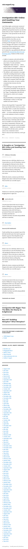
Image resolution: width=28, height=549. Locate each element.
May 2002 (6, 541)
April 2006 (6, 455)
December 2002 (7, 528)
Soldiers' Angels (7, 358)
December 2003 (7, 506)
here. (9, 41)
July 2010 (5, 429)
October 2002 (6, 532)
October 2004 (6, 488)
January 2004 (6, 504)
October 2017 (6, 389)
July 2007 (5, 440)
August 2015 (6, 414)
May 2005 (6, 475)
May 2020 (6, 374)
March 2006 (6, 456)
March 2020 (6, 376)
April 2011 (6, 427)
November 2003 (7, 508)
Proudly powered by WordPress (17, 546)
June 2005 (6, 473)
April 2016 (6, 403)
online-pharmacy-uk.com (10, 356)
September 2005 (7, 467)
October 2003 (6, 510)
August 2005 (6, 469)
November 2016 (7, 398)
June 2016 (5, 400)
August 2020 (6, 368)
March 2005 (6, 478)
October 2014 (6, 420)
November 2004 (7, 486)
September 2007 (7, 438)
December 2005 (7, 462)
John (6, 186)
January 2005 (6, 482)
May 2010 (5, 433)
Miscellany (17, 137)
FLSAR (5, 338)
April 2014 (6, 423)
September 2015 (7, 412)
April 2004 (6, 499)
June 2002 (6, 539)
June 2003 (6, 517)
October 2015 (6, 411)
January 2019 (6, 378)
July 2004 (5, 493)
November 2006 (7, 447)
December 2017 (7, 385)
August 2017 (6, 392)
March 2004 (6, 501)
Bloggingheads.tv (8, 350)
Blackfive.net (6, 348)
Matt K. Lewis (7, 352)
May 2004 (6, 497)
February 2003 (7, 524)
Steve (6, 274)
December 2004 (7, 484)
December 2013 (7, 425)
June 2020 (6, 372)
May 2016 (5, 401)
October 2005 (6, 466)
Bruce (6, 243)
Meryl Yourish (7, 354)
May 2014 (5, 422)
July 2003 (5, 515)
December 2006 (7, 445)
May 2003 (5, 519)
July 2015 (5, 416)
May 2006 (6, 453)
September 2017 (7, 390)
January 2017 (6, 394)
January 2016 (6, 407)
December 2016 (7, 396)
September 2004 (7, 490)
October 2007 (6, 436)
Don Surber (8, 223)
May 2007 (6, 442)
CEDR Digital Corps (8, 336)
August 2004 (6, 491)
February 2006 (7, 458)
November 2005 (7, 464)
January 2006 (6, 460)
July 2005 (5, 471)
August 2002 (6, 535)
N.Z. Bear (6, 137)
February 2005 (7, 480)
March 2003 (6, 523)
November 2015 (7, 409)
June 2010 (5, 431)
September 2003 (7, 512)
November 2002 (7, 530)
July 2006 (5, 449)
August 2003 (6, 513)
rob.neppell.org (8, 5)
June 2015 (5, 418)
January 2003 (6, 526)
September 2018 (7, 379)
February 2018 (7, 383)
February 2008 (7, 434)
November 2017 (7, 387)
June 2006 (6, 451)
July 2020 (5, 370)
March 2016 (6, 405)
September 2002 (7, 534)
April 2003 (6, 521)
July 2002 (5, 537)
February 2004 (7, 502)
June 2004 (6, 495)
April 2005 (6, 477)
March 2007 (6, 444)
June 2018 (5, 381)
